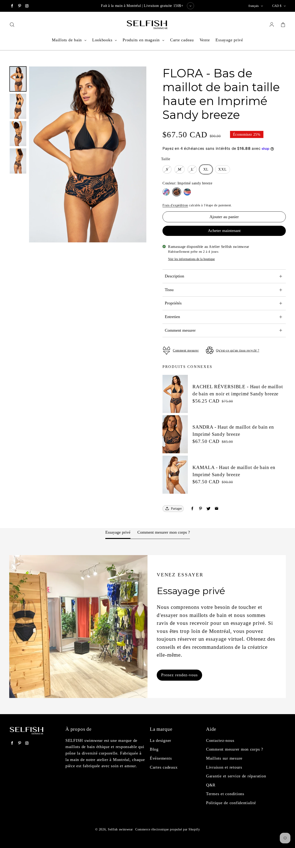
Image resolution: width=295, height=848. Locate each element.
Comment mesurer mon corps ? (163, 532)
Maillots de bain (67, 40)
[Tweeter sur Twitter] (208, 508)
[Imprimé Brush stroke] (166, 191)
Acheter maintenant (224, 230)
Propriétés (173, 303)
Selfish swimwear (120, 829)
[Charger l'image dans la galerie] (18, 79)
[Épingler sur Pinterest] (200, 508)
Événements (161, 758)
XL (206, 169)
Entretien (172, 316)
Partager (176, 508)
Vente (205, 40)
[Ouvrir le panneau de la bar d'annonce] (190, 5)
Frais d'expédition (175, 205)
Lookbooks (103, 40)
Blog (154, 749)
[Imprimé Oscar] (187, 191)
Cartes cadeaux (163, 767)
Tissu (169, 289)
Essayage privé (229, 40)
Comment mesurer (180, 330)
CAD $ (276, 6)
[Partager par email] (216, 508)
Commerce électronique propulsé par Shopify (167, 829)
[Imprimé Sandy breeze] (176, 191)
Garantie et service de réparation (236, 776)
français (253, 6)
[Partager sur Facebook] (192, 508)
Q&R (210, 785)
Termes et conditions (225, 793)
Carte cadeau (182, 40)
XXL (222, 169)
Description (174, 276)
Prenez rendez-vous (179, 675)
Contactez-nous (220, 740)
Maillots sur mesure (224, 758)
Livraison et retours (224, 767)
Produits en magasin (142, 40)
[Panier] (283, 25)
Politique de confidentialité (231, 802)
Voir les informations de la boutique (191, 259)
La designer (160, 740)
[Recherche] (12, 25)
